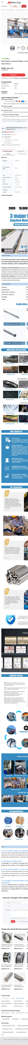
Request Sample (23, 78)
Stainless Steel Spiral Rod (19, 1003)
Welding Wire (4, 1006)
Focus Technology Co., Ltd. (17, 1039)
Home (2, 10)
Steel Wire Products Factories (8, 1025)
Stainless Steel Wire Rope (6, 1003)
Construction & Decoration (10, 10)
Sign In (3, 144)
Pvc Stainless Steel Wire (21, 1032)
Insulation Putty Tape (18, 1006)
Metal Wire (23, 10)
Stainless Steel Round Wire (8, 1032)
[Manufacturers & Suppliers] (14, 2)
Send (13, 921)
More (2, 1034)
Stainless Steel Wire (5, 1001)
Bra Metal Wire (15, 1019)
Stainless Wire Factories (7, 1029)
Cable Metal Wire (5, 1019)
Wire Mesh (18, 10)
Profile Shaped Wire (18, 1001)
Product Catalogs (20, 998)
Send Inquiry (13, 75)
